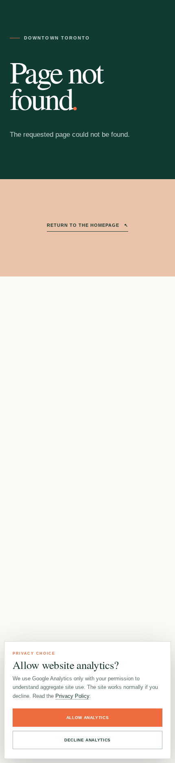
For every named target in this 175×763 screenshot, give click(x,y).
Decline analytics (87, 740)
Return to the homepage (87, 225)
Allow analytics (87, 717)
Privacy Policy (72, 696)
